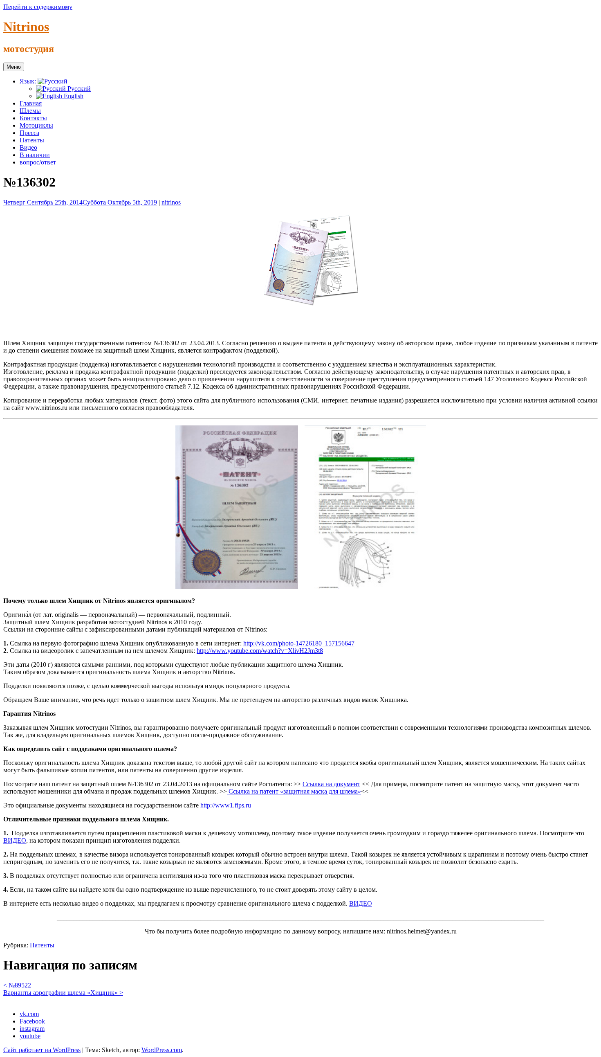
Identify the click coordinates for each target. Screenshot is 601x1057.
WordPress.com (161, 1049)
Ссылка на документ (331, 783)
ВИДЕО (14, 840)
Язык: (29, 81)
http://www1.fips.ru (225, 805)
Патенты (32, 140)
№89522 (17, 985)
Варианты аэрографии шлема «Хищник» (63, 992)
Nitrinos (26, 26)
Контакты (33, 118)
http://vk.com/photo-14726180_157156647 (298, 643)
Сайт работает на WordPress (42, 1049)
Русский (78, 88)
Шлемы (30, 110)
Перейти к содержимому (37, 6)
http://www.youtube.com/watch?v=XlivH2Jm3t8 (260, 650)
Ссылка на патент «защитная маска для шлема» (294, 791)
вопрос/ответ (38, 162)
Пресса (29, 132)
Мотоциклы (36, 125)
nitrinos (171, 202)
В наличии (35, 154)
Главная (31, 103)
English (72, 95)
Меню (14, 67)
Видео (28, 147)
